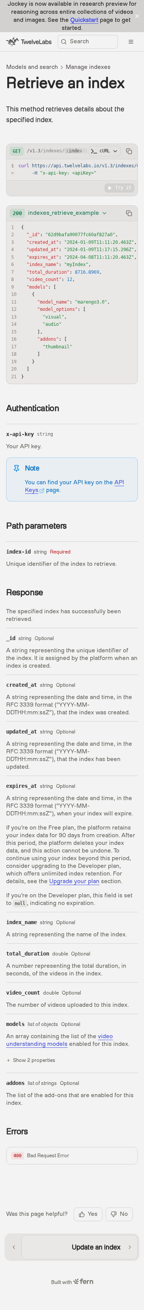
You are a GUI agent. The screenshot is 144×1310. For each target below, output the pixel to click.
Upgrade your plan (74, 881)
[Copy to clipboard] (129, 151)
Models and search (32, 67)
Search (79, 41)
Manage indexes (88, 67)
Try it (123, 187)
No (124, 1213)
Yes (93, 1213)
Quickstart (84, 19)
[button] (72, 1155)
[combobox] (60, 213)
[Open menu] (131, 42)
